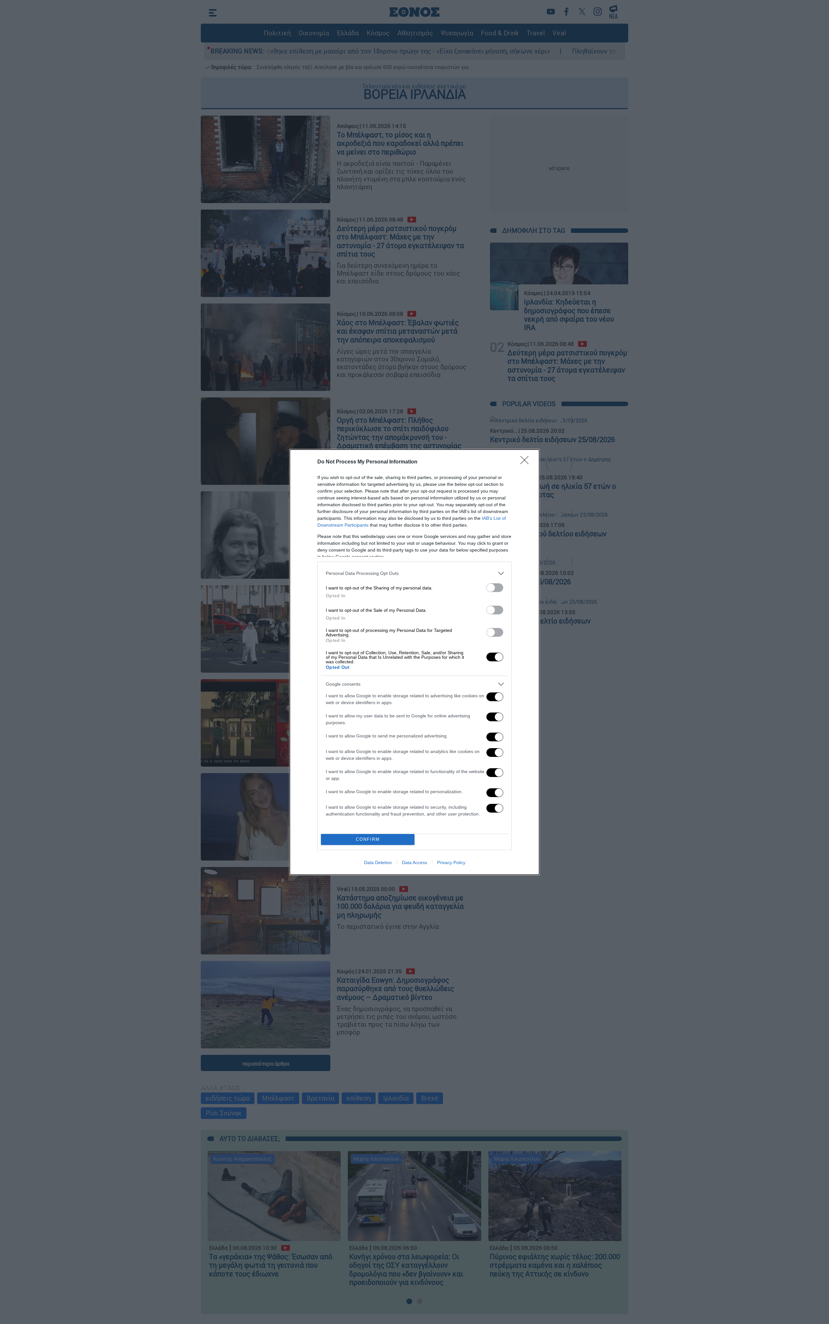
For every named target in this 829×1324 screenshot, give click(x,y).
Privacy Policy (451, 862)
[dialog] (414, 662)
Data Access (414, 862)
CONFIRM (368, 839)
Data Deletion (378, 862)
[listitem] (414, 573)
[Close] (526, 462)
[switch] (494, 587)
